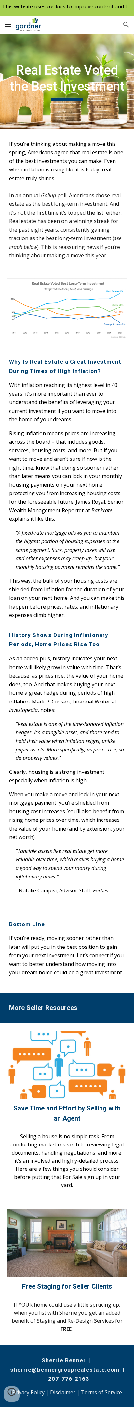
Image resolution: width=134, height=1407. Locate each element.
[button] (8, 24)
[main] (67, 81)
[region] (67, 8)
